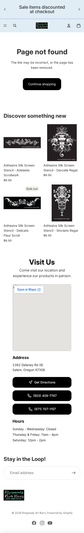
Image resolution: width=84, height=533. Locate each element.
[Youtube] (50, 523)
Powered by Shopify (60, 513)
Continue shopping (42, 84)
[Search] (15, 25)
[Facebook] (34, 523)
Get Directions (45, 382)
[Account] (69, 25)
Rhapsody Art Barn (34, 513)
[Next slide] (79, 9)
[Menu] (5, 25)
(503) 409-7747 (45, 395)
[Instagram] (42, 523)
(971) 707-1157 (45, 409)
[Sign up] (73, 473)
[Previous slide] (5, 9)
